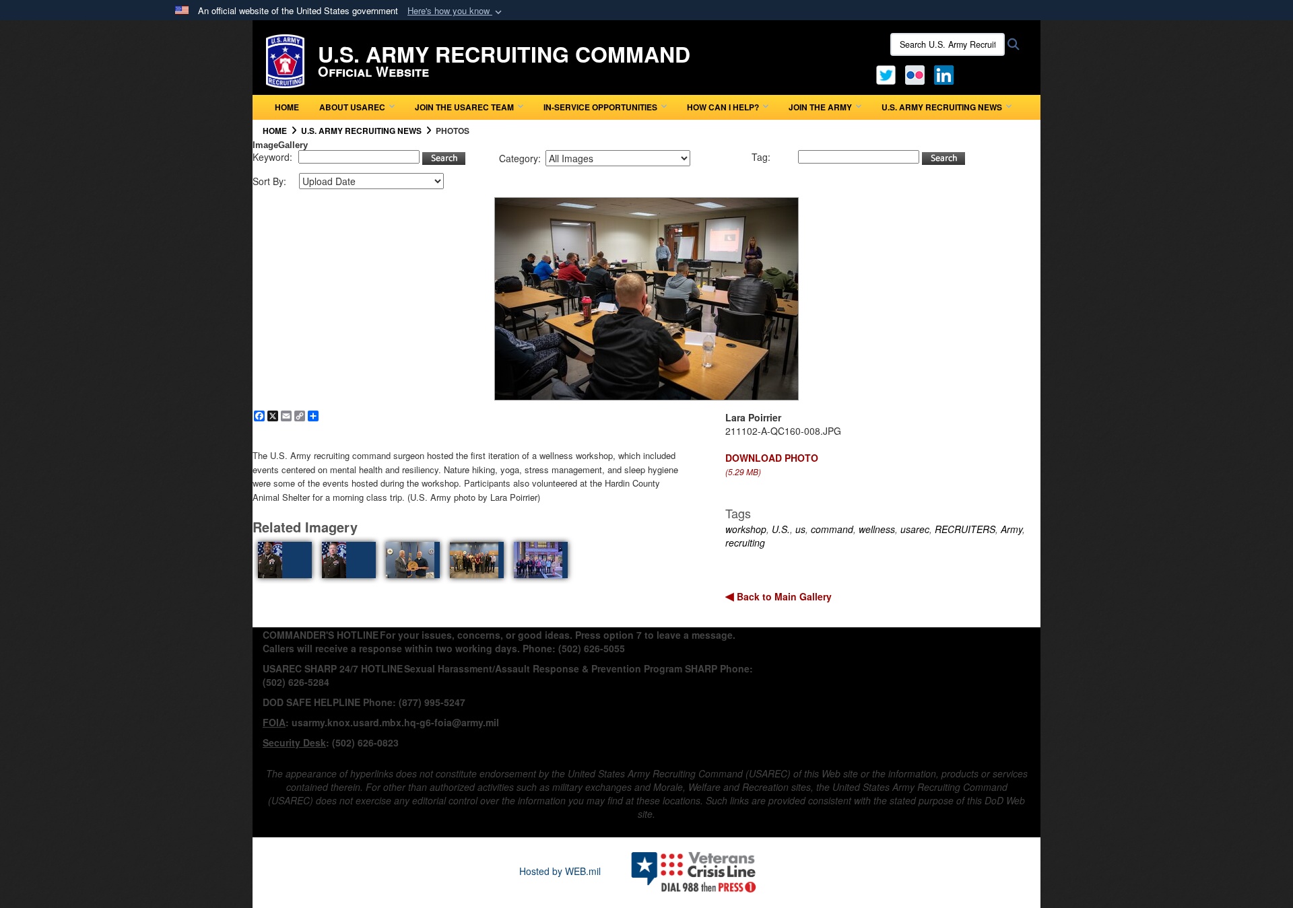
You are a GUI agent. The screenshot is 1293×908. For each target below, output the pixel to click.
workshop (745, 529)
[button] (455, 11)
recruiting (745, 542)
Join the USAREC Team (464, 107)
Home (287, 107)
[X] (886, 73)
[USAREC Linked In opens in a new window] (946, 73)
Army (1011, 529)
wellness (877, 529)
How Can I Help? (723, 107)
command (832, 529)
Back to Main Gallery (783, 596)
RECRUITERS (965, 529)
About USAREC (352, 107)
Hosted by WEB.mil (560, 871)
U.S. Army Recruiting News (942, 107)
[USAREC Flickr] (915, 73)
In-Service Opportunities (600, 107)
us (800, 529)
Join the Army (820, 107)
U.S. (781, 529)
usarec (914, 529)
